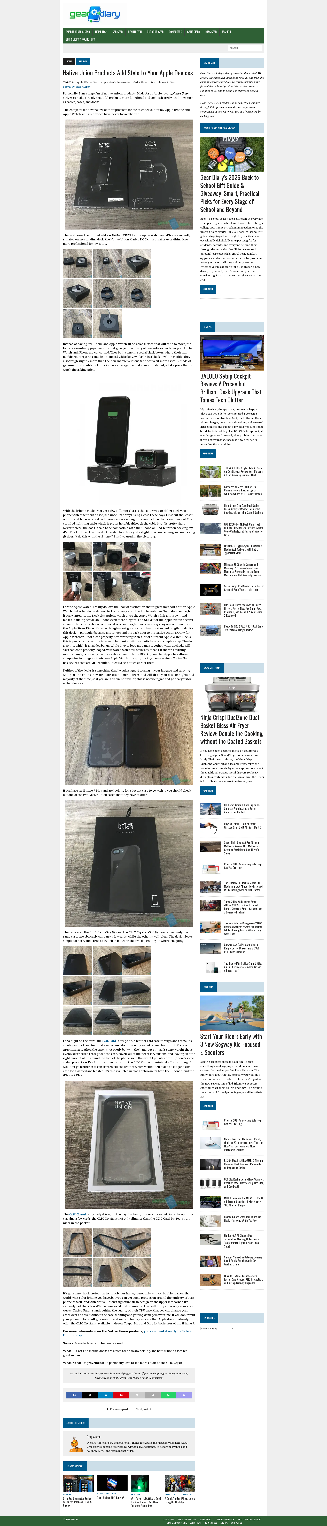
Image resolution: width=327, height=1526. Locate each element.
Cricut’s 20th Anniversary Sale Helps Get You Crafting (243, 866)
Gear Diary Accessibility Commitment (184, 1522)
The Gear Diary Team (187, 1519)
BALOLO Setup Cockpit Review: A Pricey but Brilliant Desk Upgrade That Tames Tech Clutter (231, 387)
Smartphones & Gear (78, 32)
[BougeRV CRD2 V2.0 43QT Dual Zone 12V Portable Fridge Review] (210, 634)
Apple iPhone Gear (87, 82)
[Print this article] (153, 1395)
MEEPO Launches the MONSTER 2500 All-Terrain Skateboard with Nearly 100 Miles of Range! (243, 1201)
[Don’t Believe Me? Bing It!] (112, 1489)
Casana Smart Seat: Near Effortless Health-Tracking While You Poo (242, 1218)
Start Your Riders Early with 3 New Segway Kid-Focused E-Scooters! (231, 1044)
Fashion (226, 32)
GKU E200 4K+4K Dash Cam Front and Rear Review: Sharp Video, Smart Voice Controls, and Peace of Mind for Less (243, 529)
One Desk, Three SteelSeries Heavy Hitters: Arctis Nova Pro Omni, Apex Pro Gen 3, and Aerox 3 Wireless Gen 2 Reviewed (243, 610)
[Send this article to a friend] (137, 1395)
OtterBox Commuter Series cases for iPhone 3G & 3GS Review (77, 1502)
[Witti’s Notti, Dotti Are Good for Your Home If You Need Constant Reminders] (140, 1490)
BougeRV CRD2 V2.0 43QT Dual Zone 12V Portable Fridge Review (243, 628)
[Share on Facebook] (74, 1395)
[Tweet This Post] (90, 1395)
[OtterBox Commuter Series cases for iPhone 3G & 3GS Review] (78, 1489)
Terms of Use (211, 1522)
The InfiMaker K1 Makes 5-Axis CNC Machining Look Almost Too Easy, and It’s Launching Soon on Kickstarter (243, 886)
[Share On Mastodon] (184, 1395)
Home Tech (101, 32)
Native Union (140, 82)
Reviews (67, 1494)
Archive (224, 1522)
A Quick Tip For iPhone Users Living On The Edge (180, 1500)
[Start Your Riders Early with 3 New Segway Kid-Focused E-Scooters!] (232, 1029)
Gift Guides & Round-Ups (80, 39)
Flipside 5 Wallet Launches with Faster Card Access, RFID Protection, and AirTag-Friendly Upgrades (243, 1279)
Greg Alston (83, 87)
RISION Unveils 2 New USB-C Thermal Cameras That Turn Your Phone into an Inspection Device (243, 1164)
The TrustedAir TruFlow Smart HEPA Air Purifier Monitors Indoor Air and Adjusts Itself (243, 967)
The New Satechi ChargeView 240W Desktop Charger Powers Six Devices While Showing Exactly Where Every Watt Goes (243, 928)
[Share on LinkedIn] (105, 1395)
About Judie (169, 1519)
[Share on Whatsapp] (168, 1395)
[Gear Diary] (95, 14)
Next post (142, 1409)
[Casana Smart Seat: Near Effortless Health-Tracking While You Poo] (210, 1224)
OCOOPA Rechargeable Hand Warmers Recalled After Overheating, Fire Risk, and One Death (244, 1183)
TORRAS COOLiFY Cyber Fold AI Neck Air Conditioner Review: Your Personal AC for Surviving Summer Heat (243, 471)
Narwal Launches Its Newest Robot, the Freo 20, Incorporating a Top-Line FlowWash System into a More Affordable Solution (243, 1144)
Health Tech (135, 32)
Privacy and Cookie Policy (249, 1519)
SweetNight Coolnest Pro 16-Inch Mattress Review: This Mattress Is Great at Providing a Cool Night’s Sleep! (242, 848)
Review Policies (207, 1519)
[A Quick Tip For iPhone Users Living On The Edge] (180, 1489)
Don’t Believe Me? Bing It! (110, 1498)
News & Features (106, 1493)
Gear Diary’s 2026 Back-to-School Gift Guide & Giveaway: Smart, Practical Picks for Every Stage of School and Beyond (230, 193)
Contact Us (236, 1522)
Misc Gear (211, 32)
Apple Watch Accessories (115, 82)
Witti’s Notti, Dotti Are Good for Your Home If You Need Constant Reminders (146, 1502)
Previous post (119, 1409)
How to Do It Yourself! (178, 1494)
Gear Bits (208, 987)
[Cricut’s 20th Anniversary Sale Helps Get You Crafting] (210, 871)
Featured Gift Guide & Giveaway (219, 128)
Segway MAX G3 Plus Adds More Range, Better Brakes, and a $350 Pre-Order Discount (242, 948)
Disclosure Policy (225, 1519)
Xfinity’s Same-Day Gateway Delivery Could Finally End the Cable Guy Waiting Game (243, 1260)
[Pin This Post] (121, 1395)
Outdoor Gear (155, 32)
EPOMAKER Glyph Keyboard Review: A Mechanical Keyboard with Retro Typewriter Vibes (243, 549)
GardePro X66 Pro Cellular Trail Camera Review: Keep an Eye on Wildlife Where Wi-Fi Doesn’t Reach (243, 490)
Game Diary (193, 32)
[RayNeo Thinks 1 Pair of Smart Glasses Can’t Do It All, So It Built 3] (210, 831)
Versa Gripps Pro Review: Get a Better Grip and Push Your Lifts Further (244, 588)
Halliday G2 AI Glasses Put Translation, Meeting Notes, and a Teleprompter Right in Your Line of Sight (242, 1241)
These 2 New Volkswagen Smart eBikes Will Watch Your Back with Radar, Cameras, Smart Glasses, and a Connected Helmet (243, 907)
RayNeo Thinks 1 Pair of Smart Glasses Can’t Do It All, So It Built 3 (242, 825)
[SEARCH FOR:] (245, 48)
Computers (175, 32)
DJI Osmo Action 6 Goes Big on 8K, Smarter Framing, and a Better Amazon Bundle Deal (242, 808)
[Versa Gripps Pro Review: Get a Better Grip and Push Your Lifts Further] (210, 593)
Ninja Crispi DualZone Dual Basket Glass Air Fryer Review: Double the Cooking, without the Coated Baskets (243, 509)
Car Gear (117, 32)
